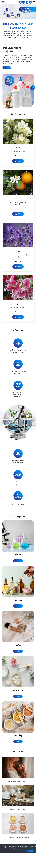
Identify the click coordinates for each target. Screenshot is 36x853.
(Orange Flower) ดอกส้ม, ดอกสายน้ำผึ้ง (18, 203)
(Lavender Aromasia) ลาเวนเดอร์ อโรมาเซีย (18, 256)
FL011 (18, 148)
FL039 (18, 199)
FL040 (18, 251)
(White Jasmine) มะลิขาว (18, 152)
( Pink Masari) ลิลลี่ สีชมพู (17, 308)
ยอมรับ (29, 851)
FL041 (18, 304)
